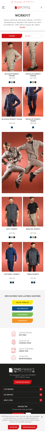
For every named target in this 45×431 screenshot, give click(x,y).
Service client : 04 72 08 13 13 (24, 2)
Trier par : (28, 36)
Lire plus (22, 27)
